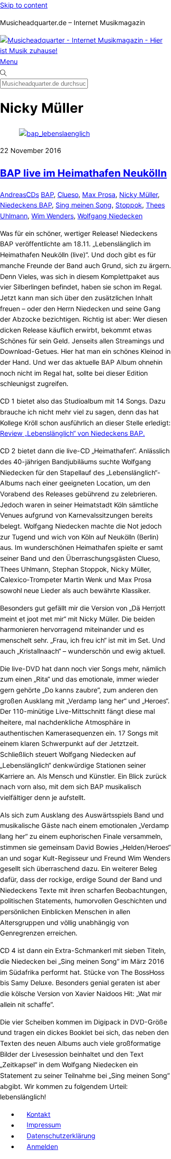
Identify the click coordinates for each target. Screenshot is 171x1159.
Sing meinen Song (84, 205)
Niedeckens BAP (26, 205)
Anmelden (42, 1146)
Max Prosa (98, 194)
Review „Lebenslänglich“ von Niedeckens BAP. (72, 433)
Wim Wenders (52, 216)
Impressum (44, 1125)
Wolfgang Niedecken (109, 216)
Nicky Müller (138, 194)
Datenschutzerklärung (61, 1136)
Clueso (67, 194)
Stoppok (128, 205)
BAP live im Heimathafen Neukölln (83, 173)
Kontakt (38, 1114)
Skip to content (24, 5)
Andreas (13, 194)
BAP (47, 194)
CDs (32, 194)
